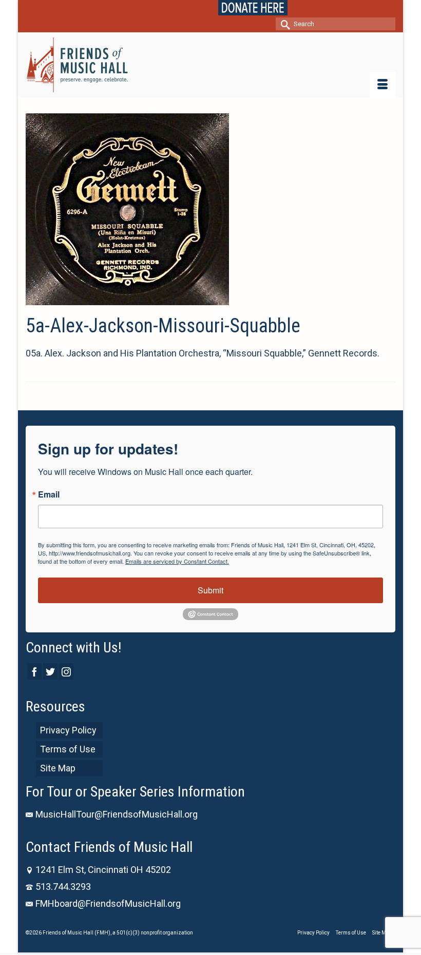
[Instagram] (66, 671)
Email (49, 494)
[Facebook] (34, 671)
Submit (210, 590)
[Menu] (382, 85)
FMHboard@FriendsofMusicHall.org (108, 903)
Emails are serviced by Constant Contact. (177, 561)
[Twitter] (50, 671)
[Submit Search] (283, 23)
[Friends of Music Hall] (210, 64)
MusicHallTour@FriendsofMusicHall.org (116, 814)
